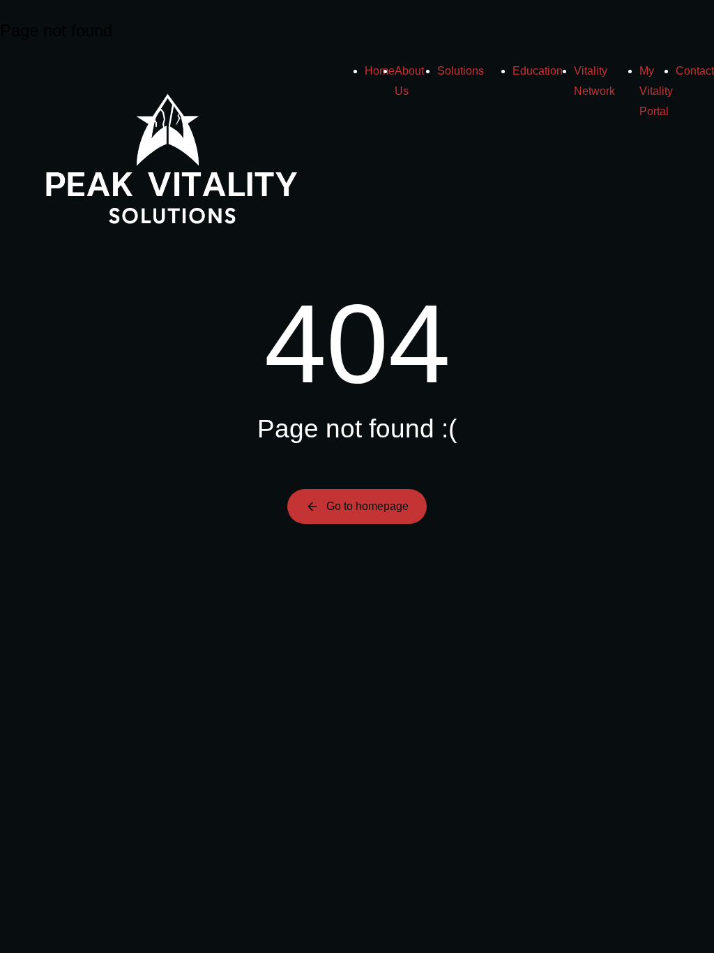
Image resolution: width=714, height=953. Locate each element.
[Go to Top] (685, 924)
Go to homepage (367, 506)
